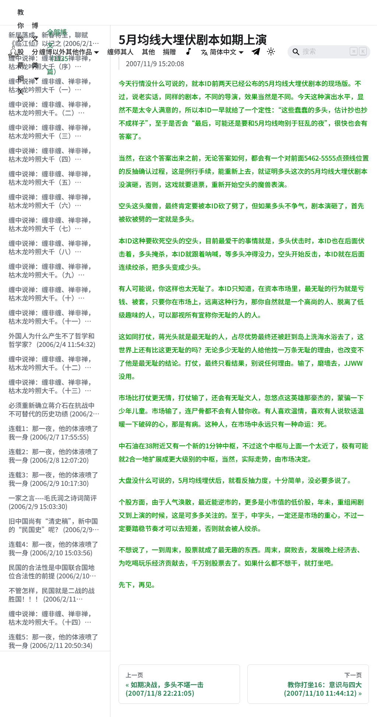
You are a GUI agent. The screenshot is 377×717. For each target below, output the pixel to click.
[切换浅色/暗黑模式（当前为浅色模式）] (271, 51)
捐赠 (169, 51)
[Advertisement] (55, 684)
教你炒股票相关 (20, 51)
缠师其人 (120, 51)
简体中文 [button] (223, 51)
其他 (148, 51)
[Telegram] (256, 51)
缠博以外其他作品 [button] (65, 51)
